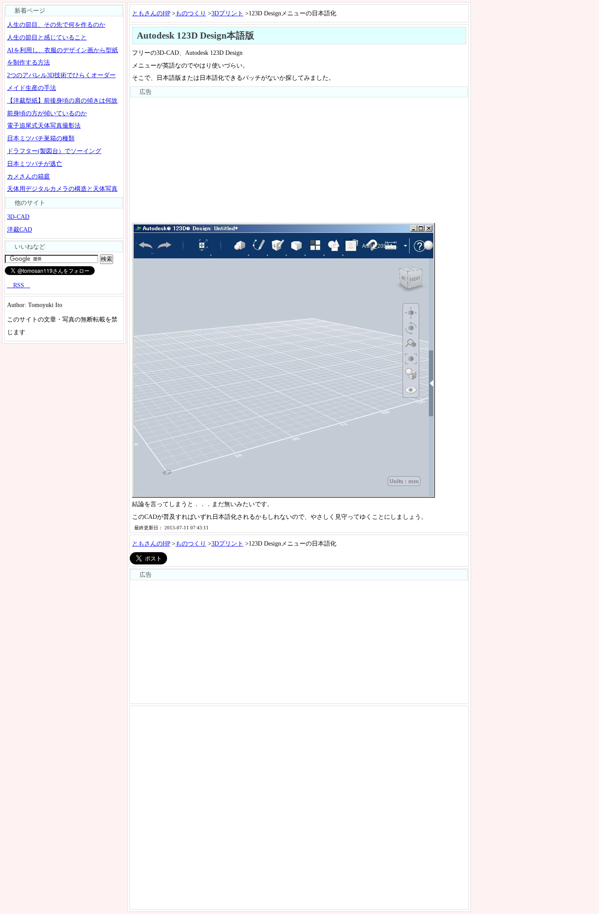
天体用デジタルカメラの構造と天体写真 (62, 188)
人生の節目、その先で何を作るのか (56, 24)
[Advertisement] (299, 159)
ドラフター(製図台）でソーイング (54, 150)
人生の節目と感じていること (47, 37)
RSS (18, 285)
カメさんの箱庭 (28, 176)
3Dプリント (227, 13)
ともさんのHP (151, 13)
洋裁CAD (19, 229)
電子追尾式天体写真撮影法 (44, 125)
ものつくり (190, 13)
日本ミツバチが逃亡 (34, 163)
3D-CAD (18, 216)
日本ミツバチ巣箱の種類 (41, 138)
